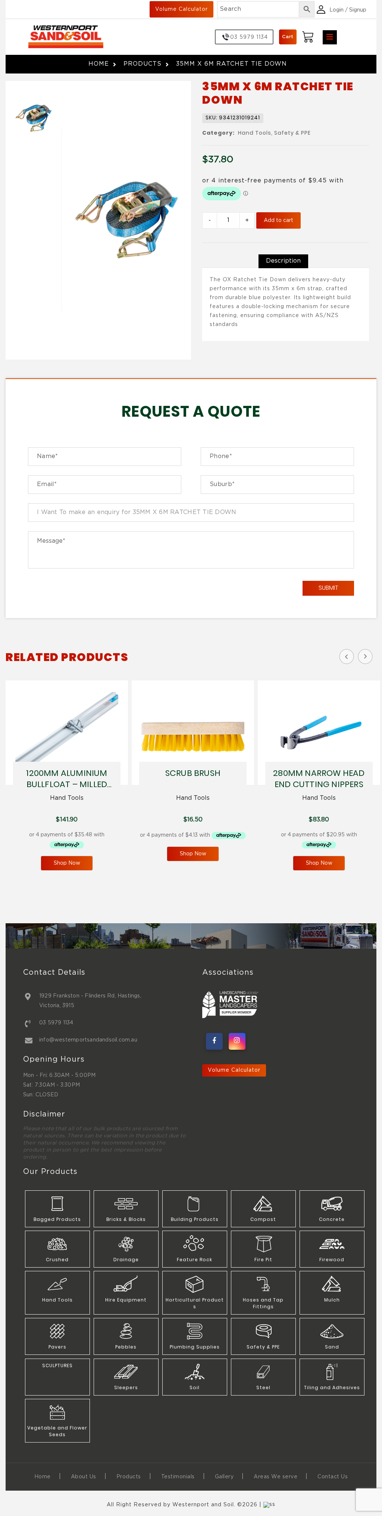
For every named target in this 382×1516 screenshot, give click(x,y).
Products (142, 64)
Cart (288, 37)
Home (98, 64)
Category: (218, 133)
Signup (357, 10)
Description (283, 261)
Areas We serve (275, 1477)
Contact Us (332, 1477)
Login (336, 10)
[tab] (283, 261)
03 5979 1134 (56, 1023)
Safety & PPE (292, 133)
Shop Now (67, 863)
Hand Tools (254, 133)
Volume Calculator (181, 9)
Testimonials (178, 1477)
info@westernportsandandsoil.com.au (88, 1040)
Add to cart (278, 220)
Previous (346, 656)
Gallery (224, 1477)
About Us (83, 1477)
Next (365, 656)
